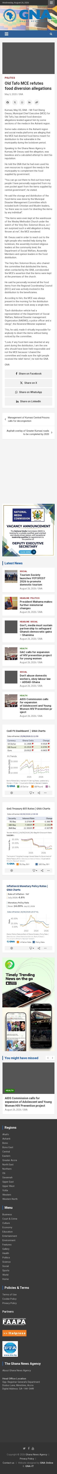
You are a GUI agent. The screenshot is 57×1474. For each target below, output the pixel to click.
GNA (21, 94)
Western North (10, 1199)
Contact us (8, 1462)
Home (5, 1279)
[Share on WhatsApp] (22, 102)
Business (7, 1214)
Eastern (6, 1156)
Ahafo (5, 1134)
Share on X (30, 382)
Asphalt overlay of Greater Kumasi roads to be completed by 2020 (28, 432)
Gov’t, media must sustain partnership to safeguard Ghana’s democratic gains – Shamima (36, 630)
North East (7, 1164)
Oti (3, 1173)
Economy (7, 1227)
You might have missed (21, 1058)
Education (7, 1231)
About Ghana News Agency (16, 1370)
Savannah (7, 1177)
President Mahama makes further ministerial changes (36, 605)
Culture (6, 1223)
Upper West (8, 1186)
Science (6, 1261)
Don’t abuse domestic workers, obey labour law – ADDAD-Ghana (35, 679)
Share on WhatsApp (30, 392)
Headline (24, 598)
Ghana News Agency (36, 1454)
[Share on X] (15, 102)
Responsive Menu (51, 2)
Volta (5, 1190)
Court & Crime (9, 1218)
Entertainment (9, 1236)
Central (6, 1151)
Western (6, 1194)
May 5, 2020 (11, 94)
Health (23, 648)
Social (23, 571)
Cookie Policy (9, 1298)
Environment (8, 1240)
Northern (7, 1168)
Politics (10, 78)
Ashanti (6, 1138)
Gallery (5, 1249)
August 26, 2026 (28, 588)
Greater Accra (9, 1160)
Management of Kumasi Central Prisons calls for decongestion (29, 419)
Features (7, 1244)
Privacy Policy (9, 1303)
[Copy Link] (37, 102)
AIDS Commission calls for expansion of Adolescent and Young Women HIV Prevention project (36, 706)
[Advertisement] (28, 474)
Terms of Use (9, 1294)
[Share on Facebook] (7, 102)
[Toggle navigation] (6, 34)
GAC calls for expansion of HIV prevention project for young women (36, 655)
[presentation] (48, 1058)
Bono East (7, 1147)
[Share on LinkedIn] (29, 102)
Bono (5, 1143)
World (5, 1274)
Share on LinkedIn (30, 401)
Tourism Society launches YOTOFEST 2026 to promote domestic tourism (32, 579)
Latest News (14, 563)
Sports (5, 1270)
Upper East (8, 1181)
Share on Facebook (30, 373)
